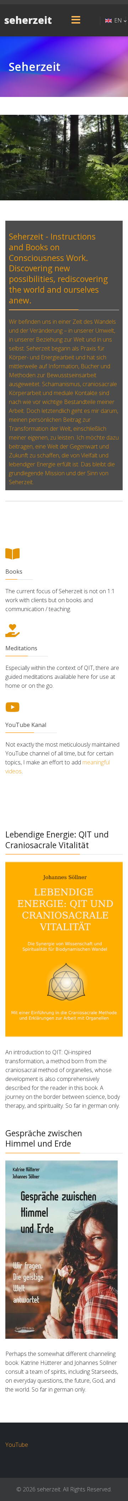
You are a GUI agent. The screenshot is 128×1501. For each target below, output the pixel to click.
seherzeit (28, 20)
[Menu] (76, 20)
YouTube (16, 1445)
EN (118, 20)
